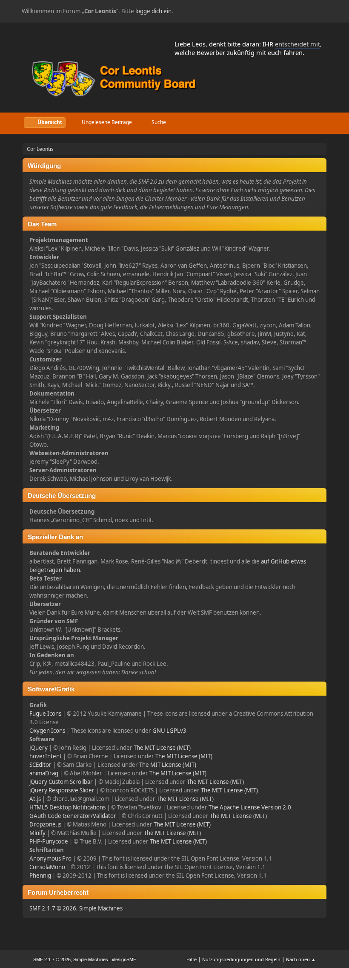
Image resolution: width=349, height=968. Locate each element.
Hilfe (191, 959)
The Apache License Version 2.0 (250, 807)
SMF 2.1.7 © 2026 (52, 908)
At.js (35, 799)
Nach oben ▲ (301, 959)
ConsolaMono (47, 867)
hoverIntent (45, 756)
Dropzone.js (45, 824)
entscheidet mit (297, 44)
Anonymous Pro (50, 858)
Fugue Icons (45, 713)
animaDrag (43, 773)
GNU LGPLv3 (169, 730)
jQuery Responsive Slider (61, 790)
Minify (37, 833)
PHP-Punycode (48, 841)
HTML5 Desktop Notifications (67, 807)
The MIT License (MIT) (162, 747)
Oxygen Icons (47, 730)
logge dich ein (153, 11)
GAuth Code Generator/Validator (72, 816)
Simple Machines (101, 908)
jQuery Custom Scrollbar (61, 782)
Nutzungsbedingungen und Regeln (241, 959)
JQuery (38, 747)
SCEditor (40, 765)
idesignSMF (124, 959)
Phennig (40, 875)
